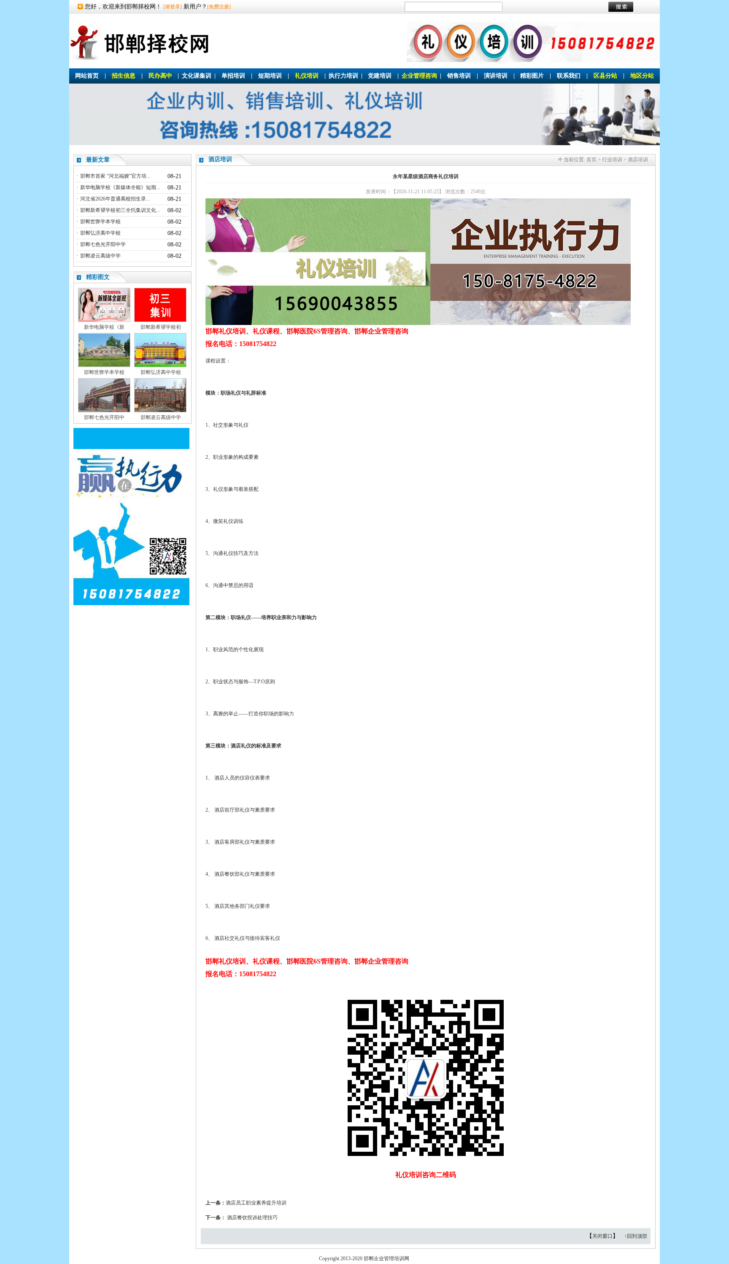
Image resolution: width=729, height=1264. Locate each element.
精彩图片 (532, 76)
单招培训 (233, 76)
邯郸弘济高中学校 (100, 233)
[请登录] (172, 7)
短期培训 (270, 76)
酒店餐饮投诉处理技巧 (252, 1218)
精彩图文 (98, 277)
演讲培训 (496, 76)
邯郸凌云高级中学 (100, 256)
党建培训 (380, 76)
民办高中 (160, 76)
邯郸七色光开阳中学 (103, 244)
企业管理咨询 (419, 76)
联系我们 (568, 76)
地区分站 (642, 76)
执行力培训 (343, 76)
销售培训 (459, 76)
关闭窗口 (602, 1236)
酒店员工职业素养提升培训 (256, 1203)
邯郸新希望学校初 (160, 327)
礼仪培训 (307, 76)
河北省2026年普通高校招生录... (115, 199)
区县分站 (605, 76)
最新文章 (98, 160)
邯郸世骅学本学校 (100, 222)
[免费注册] (219, 7)
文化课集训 (196, 76)
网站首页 (87, 76)
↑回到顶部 (635, 1236)
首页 (591, 159)
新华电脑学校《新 (104, 327)
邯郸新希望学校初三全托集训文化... (120, 210)
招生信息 (123, 76)
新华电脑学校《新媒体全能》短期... (120, 187)
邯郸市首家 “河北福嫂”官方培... (115, 176)
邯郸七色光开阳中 (104, 417)
